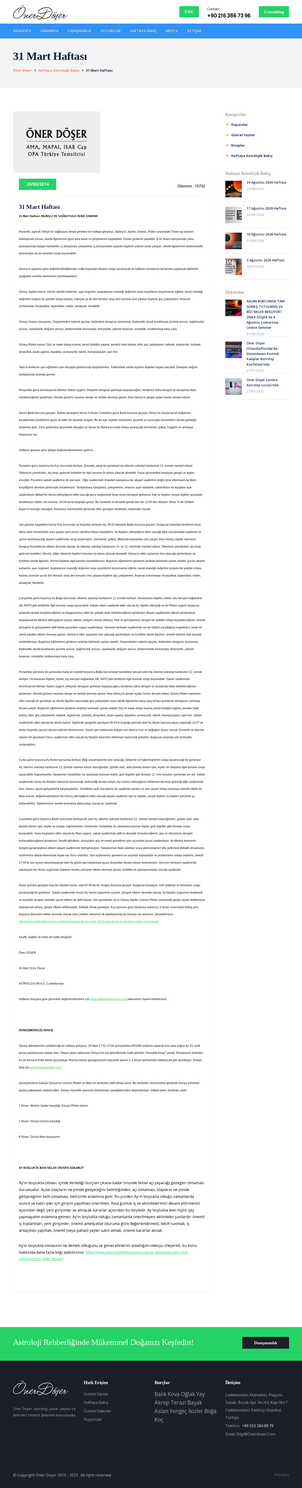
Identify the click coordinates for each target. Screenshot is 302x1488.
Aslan (161, 1411)
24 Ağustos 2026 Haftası (266, 182)
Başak (194, 1402)
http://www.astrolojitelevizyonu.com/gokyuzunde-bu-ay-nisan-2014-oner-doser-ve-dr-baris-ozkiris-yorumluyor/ (89, 921)
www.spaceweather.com (45, 1067)
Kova (174, 1394)
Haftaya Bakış (143, 31)
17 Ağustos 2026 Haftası (266, 208)
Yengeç (178, 1411)
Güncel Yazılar (96, 1394)
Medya (172, 31)
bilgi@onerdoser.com (255, 1434)
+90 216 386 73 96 (229, 15)
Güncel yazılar (243, 135)
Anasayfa (22, 31)
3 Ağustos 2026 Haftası (266, 260)
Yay (200, 1394)
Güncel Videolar (97, 1411)
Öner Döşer (22, 70)
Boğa (210, 1411)
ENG (189, 11)
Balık (161, 1394)
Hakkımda (50, 31)
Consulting (274, 11)
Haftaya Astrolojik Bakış (59, 70)
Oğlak (188, 1394)
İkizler (195, 1411)
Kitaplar (238, 145)
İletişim (194, 31)
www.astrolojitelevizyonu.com (109, 999)
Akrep (162, 1402)
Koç (159, 1419)
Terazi (178, 1402)
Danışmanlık (79, 31)
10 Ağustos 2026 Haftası (266, 234)
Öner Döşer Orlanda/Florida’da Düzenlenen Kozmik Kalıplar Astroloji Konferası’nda (263, 354)
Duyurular (111, 31)
